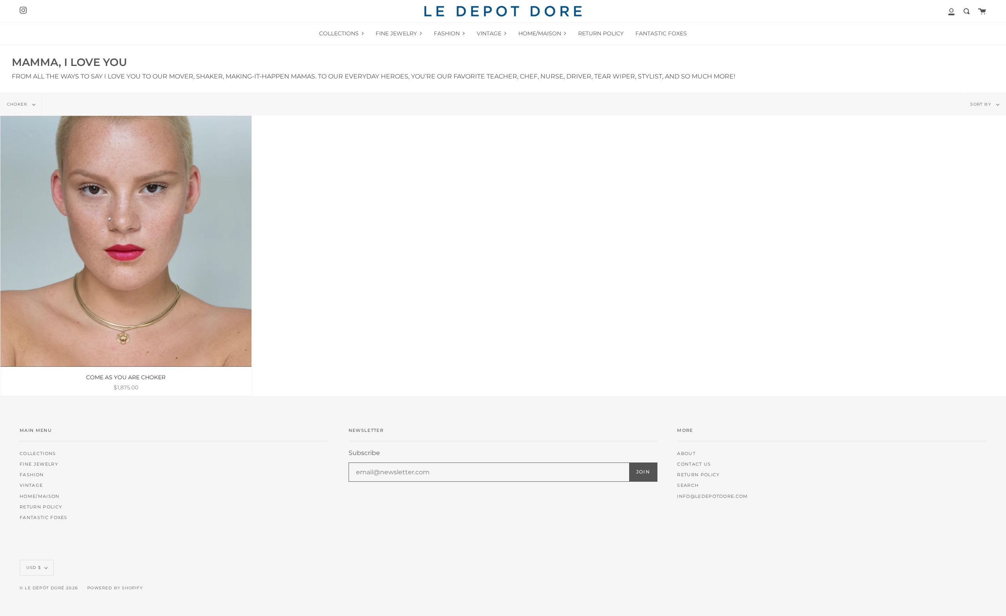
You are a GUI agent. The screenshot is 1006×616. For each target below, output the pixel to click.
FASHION (32, 474)
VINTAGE (31, 485)
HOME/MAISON (40, 496)
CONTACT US (694, 464)
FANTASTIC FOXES (44, 517)
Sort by (981, 104)
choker (18, 104)
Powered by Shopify (115, 587)
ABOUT (686, 453)
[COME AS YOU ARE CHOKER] (126, 241)
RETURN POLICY (41, 507)
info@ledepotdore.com (712, 496)
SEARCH (688, 485)
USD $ (33, 567)
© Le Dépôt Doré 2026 (49, 587)
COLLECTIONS (38, 453)
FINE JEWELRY (39, 464)
